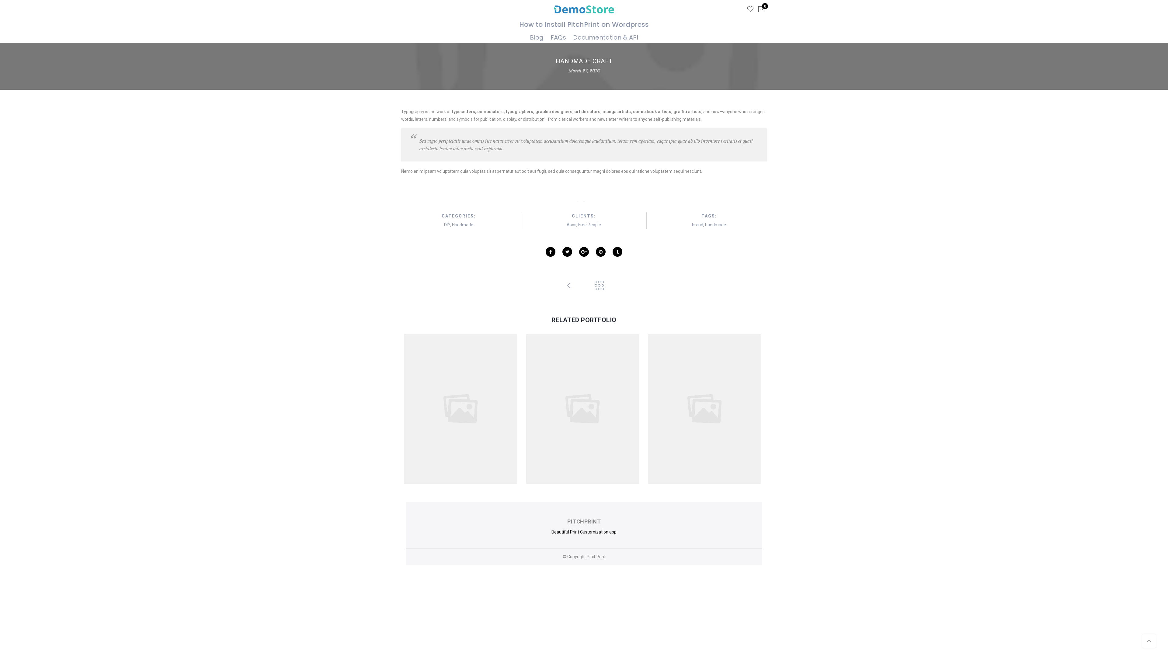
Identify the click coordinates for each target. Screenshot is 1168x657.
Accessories (443, 402)
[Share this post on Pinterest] (601, 252)
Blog (537, 37)
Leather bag (706, 395)
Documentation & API (605, 37)
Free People (589, 224)
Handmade (462, 224)
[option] (462, 409)
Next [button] (752, 409)
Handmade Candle (462, 395)
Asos (571, 224)
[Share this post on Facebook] (550, 252)
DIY (447, 224)
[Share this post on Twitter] (567, 252)
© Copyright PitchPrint (584, 556)
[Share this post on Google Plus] (584, 252)
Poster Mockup (584, 395)
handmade (715, 224)
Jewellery (483, 402)
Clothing (465, 402)
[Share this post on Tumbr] (617, 252)
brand (697, 224)
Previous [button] (416, 409)
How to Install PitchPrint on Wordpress (584, 24)
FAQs (558, 37)
